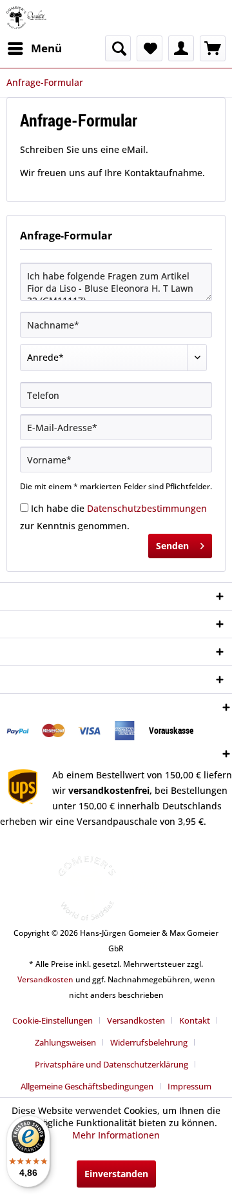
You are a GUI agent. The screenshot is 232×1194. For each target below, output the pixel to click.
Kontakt (194, 1020)
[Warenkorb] (213, 48)
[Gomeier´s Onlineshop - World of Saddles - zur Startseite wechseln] (26, 17)
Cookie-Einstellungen (52, 1020)
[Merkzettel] (149, 48)
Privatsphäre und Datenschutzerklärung (111, 1064)
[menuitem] (34, 48)
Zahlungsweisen (65, 1042)
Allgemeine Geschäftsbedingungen (87, 1086)
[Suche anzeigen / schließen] (118, 48)
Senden (172, 546)
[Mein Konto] (181, 48)
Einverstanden (116, 1174)
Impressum (189, 1086)
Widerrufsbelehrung (149, 1042)
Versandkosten (45, 979)
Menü (46, 48)
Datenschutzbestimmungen (147, 508)
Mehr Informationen (116, 1135)
